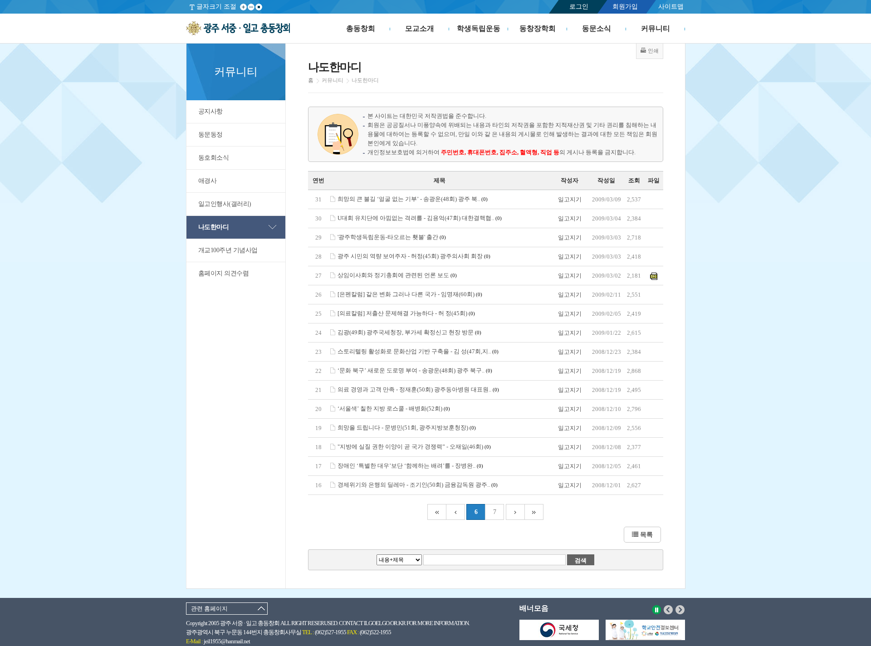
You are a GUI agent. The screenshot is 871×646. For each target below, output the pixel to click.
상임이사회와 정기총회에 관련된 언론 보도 (397, 275)
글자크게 (243, 7)
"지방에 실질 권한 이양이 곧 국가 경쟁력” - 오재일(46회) (414, 446)
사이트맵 (671, 6)
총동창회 (360, 28)
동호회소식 (213, 157)
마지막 (534, 512)
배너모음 (533, 608)
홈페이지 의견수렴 (223, 273)
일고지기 (570, 199)
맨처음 (436, 512)
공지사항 (210, 111)
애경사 (207, 180)
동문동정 (210, 134)
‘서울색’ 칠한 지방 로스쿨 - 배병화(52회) (394, 408)
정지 (656, 609)
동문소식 (596, 28)
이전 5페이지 (455, 512)
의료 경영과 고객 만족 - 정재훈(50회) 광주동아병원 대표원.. (418, 389)
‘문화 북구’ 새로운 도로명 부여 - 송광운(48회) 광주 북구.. (415, 370)
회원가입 (625, 6)
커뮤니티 (655, 28)
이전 (668, 609)
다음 (680, 609)
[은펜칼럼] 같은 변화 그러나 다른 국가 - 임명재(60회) (410, 294)
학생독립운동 (478, 28)
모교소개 (419, 28)
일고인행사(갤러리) (224, 204)
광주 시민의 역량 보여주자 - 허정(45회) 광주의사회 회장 (414, 256)
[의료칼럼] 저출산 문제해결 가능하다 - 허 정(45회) (406, 313)
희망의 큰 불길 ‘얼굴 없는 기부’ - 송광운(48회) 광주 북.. (413, 199)
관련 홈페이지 (209, 608)
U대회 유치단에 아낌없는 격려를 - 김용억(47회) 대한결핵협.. (420, 218)
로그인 (578, 6)
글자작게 (251, 7)
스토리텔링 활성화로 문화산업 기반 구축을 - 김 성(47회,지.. (418, 351)
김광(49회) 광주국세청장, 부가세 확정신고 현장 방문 (409, 332)
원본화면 (258, 7)
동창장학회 (537, 28)
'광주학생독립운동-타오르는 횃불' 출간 (392, 237)
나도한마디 (213, 227)
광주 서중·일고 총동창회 (238, 28)
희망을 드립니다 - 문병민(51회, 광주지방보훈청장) (407, 427)
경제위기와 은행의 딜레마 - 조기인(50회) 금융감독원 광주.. (418, 484)
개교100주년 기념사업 (228, 250)
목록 (645, 534)
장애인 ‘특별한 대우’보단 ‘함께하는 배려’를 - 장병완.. (410, 465)
